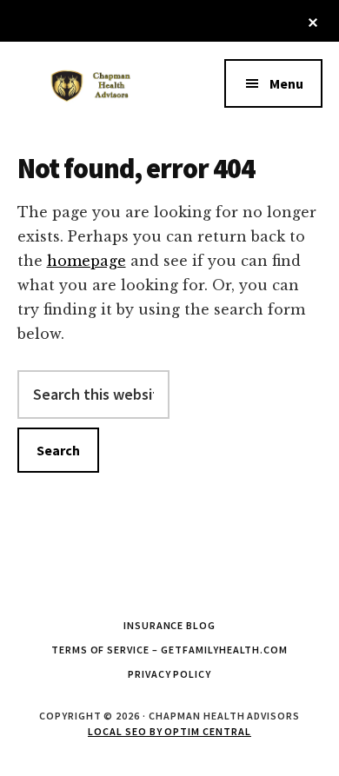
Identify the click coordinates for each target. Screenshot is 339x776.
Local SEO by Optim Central (169, 731)
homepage (86, 260)
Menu (286, 83)
